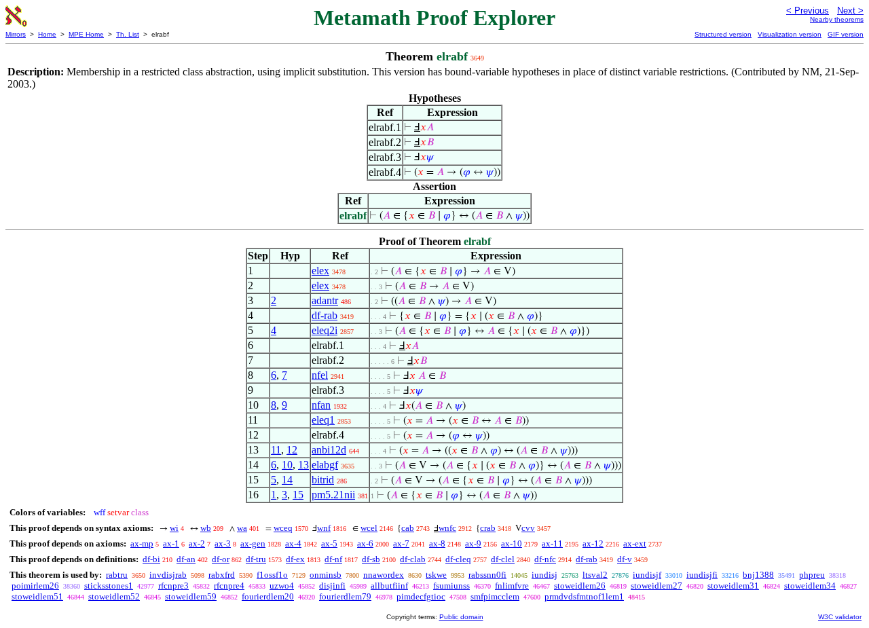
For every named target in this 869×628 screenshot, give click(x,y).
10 (287, 464)
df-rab (324, 315)
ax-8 (437, 543)
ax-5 (329, 543)
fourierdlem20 (268, 596)
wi (174, 528)
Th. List (127, 34)
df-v (624, 559)
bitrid (323, 479)
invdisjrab (168, 575)
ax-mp (141, 543)
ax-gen (252, 543)
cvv (528, 528)
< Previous (807, 10)
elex (320, 270)
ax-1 (171, 543)
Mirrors (15, 34)
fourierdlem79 (345, 596)
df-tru (256, 559)
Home (47, 34)
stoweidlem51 (37, 596)
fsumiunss (451, 585)
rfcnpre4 (229, 585)
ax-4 (293, 543)
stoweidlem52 (114, 596)
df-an (186, 559)
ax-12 (593, 543)
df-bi (151, 559)
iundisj (544, 575)
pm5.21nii (333, 494)
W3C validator (840, 617)
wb (205, 528)
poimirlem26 (35, 585)
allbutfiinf (389, 585)
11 (276, 450)
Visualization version (789, 34)
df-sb (371, 559)
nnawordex (383, 575)
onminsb (325, 575)
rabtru (117, 575)
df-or (220, 559)
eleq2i (324, 330)
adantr (325, 300)
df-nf (333, 559)
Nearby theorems (837, 19)
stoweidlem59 (191, 596)
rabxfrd (221, 575)
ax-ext (634, 543)
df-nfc (545, 559)
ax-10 (511, 543)
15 (298, 494)
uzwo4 (282, 585)
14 (287, 479)
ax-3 (223, 543)
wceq (283, 528)
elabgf (325, 464)
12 (291, 450)
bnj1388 (758, 575)
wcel (368, 528)
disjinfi (332, 585)
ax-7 (401, 543)
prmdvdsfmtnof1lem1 (584, 596)
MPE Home (86, 34)
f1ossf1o (272, 575)
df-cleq (458, 559)
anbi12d (329, 450)
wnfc (447, 528)
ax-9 (473, 543)
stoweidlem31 (733, 585)
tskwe (436, 575)
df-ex (295, 559)
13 (303, 464)
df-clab (413, 559)
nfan (321, 405)
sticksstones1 (108, 585)
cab (407, 528)
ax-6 (365, 543)
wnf (324, 528)
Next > (850, 10)
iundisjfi (702, 575)
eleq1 (323, 420)
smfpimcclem (494, 596)
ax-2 (197, 543)
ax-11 (552, 543)
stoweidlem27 (656, 585)
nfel (320, 375)
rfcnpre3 (173, 585)
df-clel (503, 559)
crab (488, 528)
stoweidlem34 (810, 585)
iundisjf (647, 575)
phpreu (812, 575)
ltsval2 (595, 575)
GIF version (846, 34)
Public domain (461, 617)
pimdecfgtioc (420, 596)
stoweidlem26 (580, 585)
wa (242, 528)
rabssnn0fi (487, 575)
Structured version (723, 34)
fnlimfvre (512, 585)
